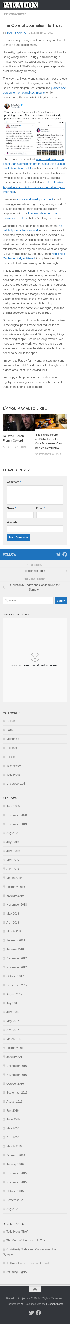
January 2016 (15, 1164)
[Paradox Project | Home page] (26, 5)
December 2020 (16, 815)
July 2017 (12, 1003)
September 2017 (16, 985)
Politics (11, 756)
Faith (9, 729)
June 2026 (13, 806)
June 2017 (13, 1012)
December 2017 (16, 958)
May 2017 (12, 1021)
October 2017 (15, 976)
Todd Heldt (13, 774)
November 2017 (16, 967)
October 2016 (15, 1083)
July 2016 (12, 1110)
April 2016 (12, 1137)
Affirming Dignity (16, 1272)
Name (11, 508)
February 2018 (15, 940)
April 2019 (12, 868)
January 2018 (15, 949)
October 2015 (15, 1191)
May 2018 (12, 913)
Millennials (13, 738)
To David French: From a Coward (27, 1263)
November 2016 (16, 1074)
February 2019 (15, 886)
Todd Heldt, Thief (17, 1231)
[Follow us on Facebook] (64, 554)
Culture (11, 721)
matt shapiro (16, 32)
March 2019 (14, 877)
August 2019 (14, 833)
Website (12, 521)
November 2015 (16, 1182)
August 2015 (14, 1209)
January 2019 (15, 895)
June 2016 (13, 1119)
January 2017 (15, 1056)
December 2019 (16, 824)
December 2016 (16, 1065)
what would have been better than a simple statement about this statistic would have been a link (34, 163)
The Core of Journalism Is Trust (26, 1240)
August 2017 (14, 994)
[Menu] (65, 5)
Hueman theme (54, 1303)
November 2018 (16, 904)
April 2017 (12, 1030)
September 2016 (16, 1092)
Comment (14, 481)
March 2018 (14, 931)
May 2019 (12, 859)
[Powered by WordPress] (22, 1304)
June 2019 (13, 851)
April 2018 (12, 922)
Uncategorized (14, 14)
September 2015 (16, 1200)
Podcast (11, 747)
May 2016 (12, 1128)
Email (40, 508)
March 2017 (14, 1038)
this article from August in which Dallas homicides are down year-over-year (34, 187)
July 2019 (12, 842)
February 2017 (15, 1047)
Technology (13, 765)
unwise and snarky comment (35, 199)
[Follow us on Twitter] (58, 554)
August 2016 (14, 1101)
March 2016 (14, 1146)
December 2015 (16, 1173)
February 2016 (15, 1155)
